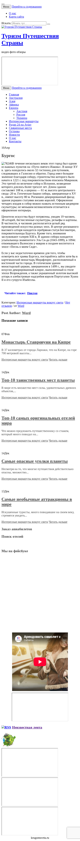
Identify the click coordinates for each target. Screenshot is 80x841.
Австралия (16, 97)
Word (21, 305)
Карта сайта (16, 16)
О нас (12, 13)
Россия (20, 114)
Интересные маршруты (24, 121)
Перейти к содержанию (27, 6)
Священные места (20, 128)
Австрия (21, 111)
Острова (14, 131)
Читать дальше (58, 359)
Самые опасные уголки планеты (34, 461)
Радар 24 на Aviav (20, 124)
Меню (6, 6)
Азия (12, 101)
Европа (13, 107)
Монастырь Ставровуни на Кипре (36, 342)
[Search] (48, 24)
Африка (14, 104)
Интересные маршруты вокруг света (40, 302)
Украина (21, 118)
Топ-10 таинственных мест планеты (38, 380)
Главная (14, 94)
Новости (14, 134)
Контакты (15, 141)
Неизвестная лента (27, 727)
